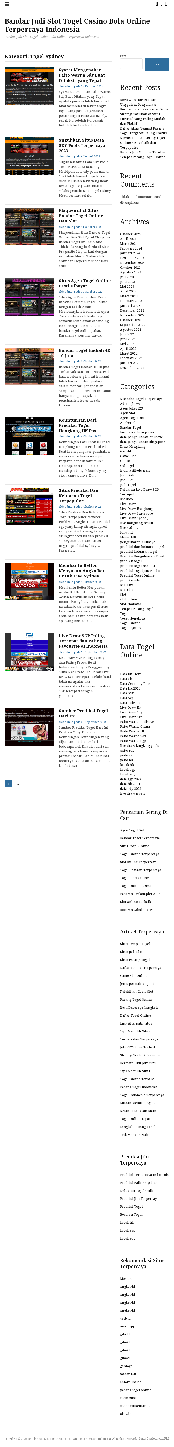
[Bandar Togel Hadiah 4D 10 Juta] (29, 384)
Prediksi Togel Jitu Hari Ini (141, 570)
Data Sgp (127, 698)
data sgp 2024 (130, 779)
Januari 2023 (130, 305)
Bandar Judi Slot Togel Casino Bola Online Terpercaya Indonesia (77, 25)
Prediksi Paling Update (138, 1183)
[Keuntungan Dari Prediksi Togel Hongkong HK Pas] (29, 454)
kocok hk (127, 765)
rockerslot (128, 1398)
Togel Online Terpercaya (139, 854)
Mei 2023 (127, 286)
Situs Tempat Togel (135, 944)
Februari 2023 (131, 301)
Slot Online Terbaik (135, 902)
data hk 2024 (130, 784)
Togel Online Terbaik (137, 1079)
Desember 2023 (132, 258)
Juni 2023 (127, 282)
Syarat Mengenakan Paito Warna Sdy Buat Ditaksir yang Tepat (82, 75)
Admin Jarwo (130, 403)
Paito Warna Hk (132, 731)
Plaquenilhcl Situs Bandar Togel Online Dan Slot (81, 215)
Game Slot (128, 456)
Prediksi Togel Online (137, 575)
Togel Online (130, 623)
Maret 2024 (129, 243)
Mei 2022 (127, 344)
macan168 (128, 1374)
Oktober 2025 (130, 234)
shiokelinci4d (131, 1382)
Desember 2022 (132, 310)
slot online (128, 599)
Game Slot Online (133, 975)
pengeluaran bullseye (137, 542)
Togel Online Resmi (135, 886)
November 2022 (132, 315)
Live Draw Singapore (136, 513)
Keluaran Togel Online (138, 1190)
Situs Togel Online (134, 846)
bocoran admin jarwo (137, 432)
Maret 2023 (129, 296)
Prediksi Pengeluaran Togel (142, 556)
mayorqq (127, 1326)
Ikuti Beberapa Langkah (139, 1007)
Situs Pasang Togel (135, 960)
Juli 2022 (127, 334)
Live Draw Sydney (134, 518)
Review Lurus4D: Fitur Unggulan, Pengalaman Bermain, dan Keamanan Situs (144, 104)
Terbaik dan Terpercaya (139, 1039)
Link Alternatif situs (136, 1023)
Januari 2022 (130, 363)
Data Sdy (127, 693)
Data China (129, 679)
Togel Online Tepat (135, 1119)
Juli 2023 (127, 277)
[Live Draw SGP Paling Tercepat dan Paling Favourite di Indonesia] (29, 669)
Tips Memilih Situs (135, 1031)
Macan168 (128, 537)
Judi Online (129, 475)
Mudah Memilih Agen (137, 1103)
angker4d (127, 1286)
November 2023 (132, 263)
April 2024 (128, 239)
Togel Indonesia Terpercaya (142, 1095)
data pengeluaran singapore (142, 442)
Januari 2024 (130, 253)
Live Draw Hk (130, 707)
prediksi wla (130, 580)
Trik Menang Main (135, 1135)
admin (69, 86)
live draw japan (132, 793)
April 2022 (128, 348)
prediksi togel (131, 561)
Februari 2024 (131, 248)
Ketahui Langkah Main (138, 1111)
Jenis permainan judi (137, 983)
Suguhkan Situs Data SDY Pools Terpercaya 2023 (82, 145)
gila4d (125, 1334)
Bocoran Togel (131, 1214)
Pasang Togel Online (136, 999)
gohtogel (127, 1366)
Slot (123, 594)
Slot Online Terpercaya (138, 862)
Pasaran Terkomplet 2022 (140, 894)
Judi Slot (126, 480)
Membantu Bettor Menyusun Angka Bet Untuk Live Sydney (81, 570)
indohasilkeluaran (135, 470)
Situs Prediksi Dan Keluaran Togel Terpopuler (79, 495)
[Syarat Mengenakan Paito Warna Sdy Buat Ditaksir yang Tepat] (29, 103)
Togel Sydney (130, 628)
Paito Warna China (135, 726)
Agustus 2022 (130, 329)
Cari (123, 56)
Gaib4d (125, 451)
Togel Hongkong (133, 618)
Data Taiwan (130, 703)
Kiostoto (126, 499)
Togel (124, 613)
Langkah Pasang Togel (137, 1127)
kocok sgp (127, 769)
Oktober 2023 (130, 267)
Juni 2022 (127, 339)
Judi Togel (128, 485)
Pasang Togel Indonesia (139, 1087)
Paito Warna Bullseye (137, 722)
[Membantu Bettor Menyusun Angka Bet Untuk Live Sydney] (29, 599)
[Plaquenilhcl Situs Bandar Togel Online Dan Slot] (29, 244)
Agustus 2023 (130, 272)
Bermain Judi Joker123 (138, 1063)
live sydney (129, 528)
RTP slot (126, 590)
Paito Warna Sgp (133, 741)
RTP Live (127, 585)
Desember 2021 (132, 368)
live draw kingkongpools (139, 745)
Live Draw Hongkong (136, 508)
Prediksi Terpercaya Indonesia (144, 1175)
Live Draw (128, 504)
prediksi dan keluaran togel (142, 547)
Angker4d (127, 423)
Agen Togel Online (135, 418)
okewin (126, 1414)
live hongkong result (136, 523)
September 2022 (132, 325)
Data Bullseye (131, 674)
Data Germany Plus (135, 683)
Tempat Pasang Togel (137, 609)
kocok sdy (127, 774)
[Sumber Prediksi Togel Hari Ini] (29, 744)
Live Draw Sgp (131, 717)
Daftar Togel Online (135, 1015)
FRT (166, 1438)
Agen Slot (127, 413)
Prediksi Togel (131, 1206)
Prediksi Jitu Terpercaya (139, 1198)
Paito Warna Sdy (133, 736)
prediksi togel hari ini (137, 566)
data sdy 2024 (130, 788)
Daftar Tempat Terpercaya (140, 968)
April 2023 (128, 291)
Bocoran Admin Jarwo (137, 910)
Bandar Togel (130, 427)
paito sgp (127, 755)
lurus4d (126, 532)
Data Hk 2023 (130, 688)
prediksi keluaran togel (138, 551)
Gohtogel (127, 465)
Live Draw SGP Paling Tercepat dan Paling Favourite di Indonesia (83, 641)
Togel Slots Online (134, 878)
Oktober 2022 (130, 320)
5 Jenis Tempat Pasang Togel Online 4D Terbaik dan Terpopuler (142, 142)
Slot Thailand (130, 604)
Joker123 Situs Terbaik (138, 1047)
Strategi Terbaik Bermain (140, 1055)
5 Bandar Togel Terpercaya (141, 399)
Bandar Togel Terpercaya (140, 838)
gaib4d (125, 1318)
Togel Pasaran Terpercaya (140, 870)
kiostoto (126, 1278)
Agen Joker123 (131, 408)
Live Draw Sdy (131, 712)
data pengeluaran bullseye (141, 437)
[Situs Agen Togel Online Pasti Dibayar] (29, 314)
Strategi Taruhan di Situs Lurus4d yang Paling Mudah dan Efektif (142, 118)
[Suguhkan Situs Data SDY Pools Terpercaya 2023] (29, 174)
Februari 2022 (131, 358)
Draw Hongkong (132, 446)
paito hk (126, 760)
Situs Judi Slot (131, 952)
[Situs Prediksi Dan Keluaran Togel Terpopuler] (29, 524)
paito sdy (127, 750)
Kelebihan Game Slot (136, 991)
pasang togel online (135, 1390)
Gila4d (125, 461)
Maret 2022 (129, 353)
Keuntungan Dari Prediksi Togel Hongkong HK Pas (78, 425)
